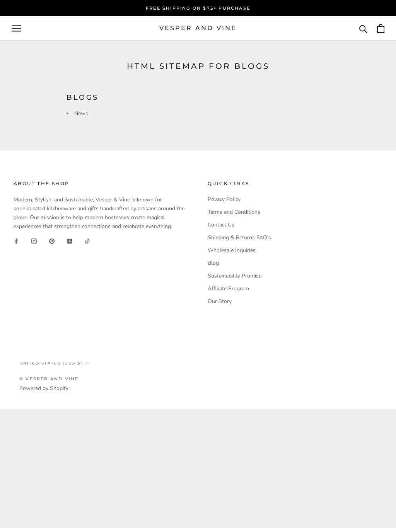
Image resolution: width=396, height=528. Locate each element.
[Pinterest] (52, 241)
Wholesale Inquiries (232, 250)
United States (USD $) (50, 363)
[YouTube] (69, 241)
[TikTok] (87, 241)
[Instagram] (34, 241)
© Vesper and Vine (49, 379)
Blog (213, 263)
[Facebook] (16, 241)
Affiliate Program (228, 288)
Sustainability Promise (234, 275)
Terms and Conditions (234, 212)
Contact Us (221, 224)
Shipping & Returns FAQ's (239, 237)
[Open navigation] (16, 28)
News (81, 113)
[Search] (363, 28)
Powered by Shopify (43, 388)
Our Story (220, 301)
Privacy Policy (224, 199)
